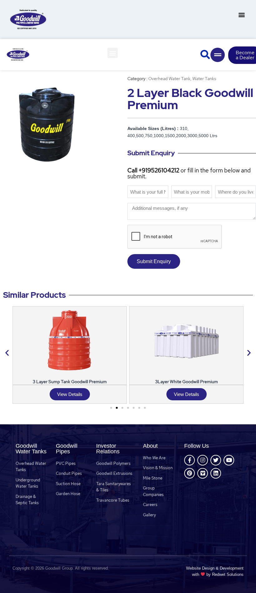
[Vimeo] (202, 473)
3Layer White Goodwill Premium (186, 381)
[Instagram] (202, 460)
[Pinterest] (189, 473)
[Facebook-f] (189, 460)
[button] (241, 14)
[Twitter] (215, 460)
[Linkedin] (215, 473)
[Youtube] (229, 460)
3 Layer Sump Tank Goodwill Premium (70, 381)
